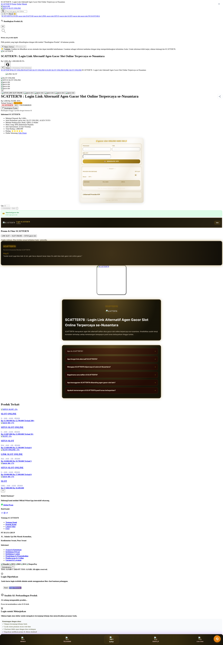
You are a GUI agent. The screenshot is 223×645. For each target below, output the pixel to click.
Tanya (8, 68)
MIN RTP (85, 153)
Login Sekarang (15, 588)
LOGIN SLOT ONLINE (54, 70)
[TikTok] (7, 513)
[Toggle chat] (217, 638)
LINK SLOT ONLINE (73, 70)
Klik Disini (22, 133)
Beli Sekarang (26, 68)
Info (217, 222)
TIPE (113, 146)
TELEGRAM (67, 641)
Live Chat (200, 641)
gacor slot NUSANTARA (90, 16)
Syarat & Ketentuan (13, 550)
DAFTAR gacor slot (34, 16)
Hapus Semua (9, 47)
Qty (2, 206)
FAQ (7, 529)
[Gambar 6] (70, 93)
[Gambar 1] (12, 93)
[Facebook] (2, 513)
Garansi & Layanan (13, 560)
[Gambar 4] (49, 93)
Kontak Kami (11, 524)
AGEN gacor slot (74, 16)
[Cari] (3, 11)
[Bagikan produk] (3, 67)
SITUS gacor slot (60, 16)
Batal (6, 588)
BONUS (23, 641)
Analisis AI (21, 47)
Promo (13, 4)
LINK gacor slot (48, 16)
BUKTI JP (156, 641)
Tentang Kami (11, 522)
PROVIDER (86, 146)
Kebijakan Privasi (13, 552)
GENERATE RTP (111, 161)
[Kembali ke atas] (3, 490)
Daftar (19, 4)
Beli (13, 208)
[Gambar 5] (59, 93)
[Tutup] (3, 26)
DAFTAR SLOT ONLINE (34, 70)
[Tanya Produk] (17, 208)
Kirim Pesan (8, 505)
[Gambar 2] (28, 93)
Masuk (24, 4)
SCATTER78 (6, 4)
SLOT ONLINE (17, 70)
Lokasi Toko (10, 527)
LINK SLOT (6, 236)
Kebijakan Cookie (13, 554)
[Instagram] (4, 513)
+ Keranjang (15, 68)
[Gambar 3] (39, 93)
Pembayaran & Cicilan (15, 558)
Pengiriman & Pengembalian (17, 556)
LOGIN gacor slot (19, 16)
